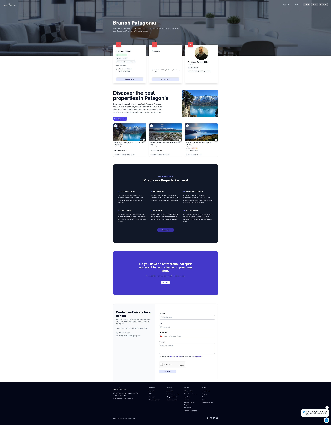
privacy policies (197, 356)
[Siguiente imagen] (144, 140)
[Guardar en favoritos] (115, 125)
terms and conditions (175, 356)
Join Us (186, 399)
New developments (154, 399)
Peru (203, 397)
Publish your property (173, 394)
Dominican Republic (207, 402)
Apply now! (165, 282)
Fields (150, 394)
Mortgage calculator (172, 397)
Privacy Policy (188, 407)
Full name (162, 313)
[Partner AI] (326, 420)
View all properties (120, 119)
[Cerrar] (327, 407)
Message (162, 342)
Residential (152, 391)
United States (206, 391)
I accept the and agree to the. (182, 356)
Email (160, 323)
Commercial (152, 397)
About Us (187, 397)
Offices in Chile (188, 391)
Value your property (172, 399)
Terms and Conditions (190, 410)
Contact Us (170, 391)
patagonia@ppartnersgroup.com (129, 336)
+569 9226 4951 (124, 332)
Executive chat (122, 55)
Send (168, 371)
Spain (203, 399)
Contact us (128, 79)
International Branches (190, 394)
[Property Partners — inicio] (9, 4)
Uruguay (204, 394)
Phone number (163, 332)
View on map (164, 79)
